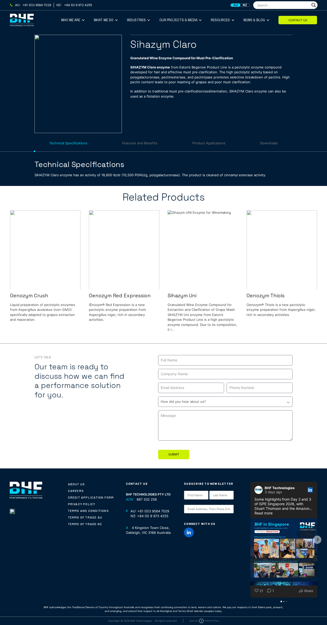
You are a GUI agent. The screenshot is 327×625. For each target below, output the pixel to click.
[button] (250, 540)
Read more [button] (263, 513)
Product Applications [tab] (208, 143)
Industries (136, 20)
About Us (76, 484)
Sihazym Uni (182, 295)
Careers (76, 490)
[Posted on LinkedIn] (310, 490)
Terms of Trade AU (85, 517)
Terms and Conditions (88, 510)
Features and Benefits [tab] (139, 143)
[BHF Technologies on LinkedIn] (189, 532)
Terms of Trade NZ (85, 524)
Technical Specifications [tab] (68, 143)
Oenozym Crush (29, 295)
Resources (220, 20)
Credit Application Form (91, 497)
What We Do (103, 20)
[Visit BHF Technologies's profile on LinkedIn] (259, 490)
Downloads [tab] (269, 143)
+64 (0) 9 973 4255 (78, 5)
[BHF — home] (35, 20)
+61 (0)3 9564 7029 (36, 5)
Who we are (70, 20)
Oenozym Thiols (266, 295)
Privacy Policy (82, 504)
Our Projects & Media (178, 20)
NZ (245, 5)
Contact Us (297, 20)
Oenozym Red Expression (120, 295)
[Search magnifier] (313, 5)
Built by (194, 620)
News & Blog (254, 20)
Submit (173, 454)
